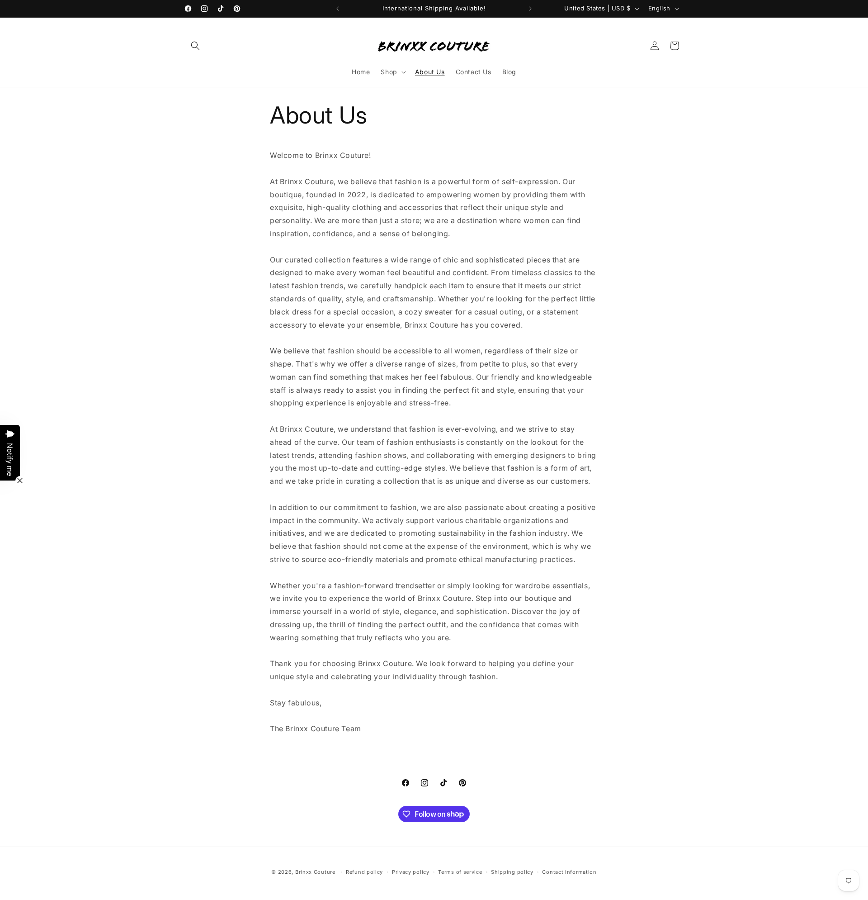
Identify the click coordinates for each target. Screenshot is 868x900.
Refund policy (364, 871)
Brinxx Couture (315, 872)
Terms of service (460, 871)
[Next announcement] (530, 8)
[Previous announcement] (338, 8)
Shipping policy (512, 871)
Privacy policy (410, 871)
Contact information (569, 871)
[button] (195, 46)
